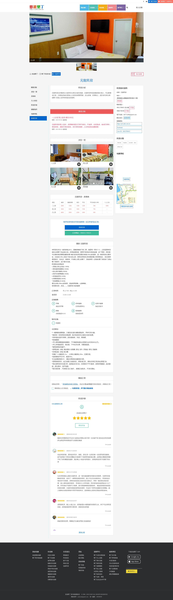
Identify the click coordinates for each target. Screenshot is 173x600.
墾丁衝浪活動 (98, 563)
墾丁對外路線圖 (37, 558)
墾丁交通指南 (113, 568)
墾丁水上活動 (98, 558)
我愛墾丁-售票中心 (166, 1)
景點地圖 (83, 7)
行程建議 (112, 571)
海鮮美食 (81, 570)
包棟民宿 (66, 566)
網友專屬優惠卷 (114, 574)
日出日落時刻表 (114, 563)
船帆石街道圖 (52, 563)
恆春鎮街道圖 (52, 566)
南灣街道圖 (51, 560)
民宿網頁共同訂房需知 (70, 384)
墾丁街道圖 (51, 558)
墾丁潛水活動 (98, 560)
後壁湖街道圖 (52, 571)
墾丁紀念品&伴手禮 (100, 579)
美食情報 (101, 7)
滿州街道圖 (51, 577)
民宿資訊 (66, 558)
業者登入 (132, 571)
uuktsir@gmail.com (83, 596)
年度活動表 (112, 560)
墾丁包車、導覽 (99, 577)
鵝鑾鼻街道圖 (52, 574)
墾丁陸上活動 (98, 568)
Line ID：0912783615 (123, 131)
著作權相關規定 (75, 594)
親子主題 (66, 560)
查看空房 (82, 227)
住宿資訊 (92, 7)
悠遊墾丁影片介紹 (146, 1)
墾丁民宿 (154, 1)
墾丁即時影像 (113, 558)
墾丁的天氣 (112, 555)
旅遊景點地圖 (36, 555)
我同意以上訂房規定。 (74, 388)
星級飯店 (66, 555)
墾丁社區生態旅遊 (99, 555)
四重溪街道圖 (52, 579)
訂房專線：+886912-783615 (82, 233)
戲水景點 (81, 558)
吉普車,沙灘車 (98, 571)
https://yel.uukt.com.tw (123, 124)
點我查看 (127, 118)
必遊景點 (81, 555)
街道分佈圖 (51, 555)
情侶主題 (66, 563)
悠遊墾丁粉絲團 (143, 1)
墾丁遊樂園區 (98, 566)
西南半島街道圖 (53, 568)
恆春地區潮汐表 (114, 566)
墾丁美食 (81, 565)
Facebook (120, 127)
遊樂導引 (110, 7)
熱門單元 (120, 7)
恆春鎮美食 (81, 567)
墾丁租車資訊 (98, 574)
